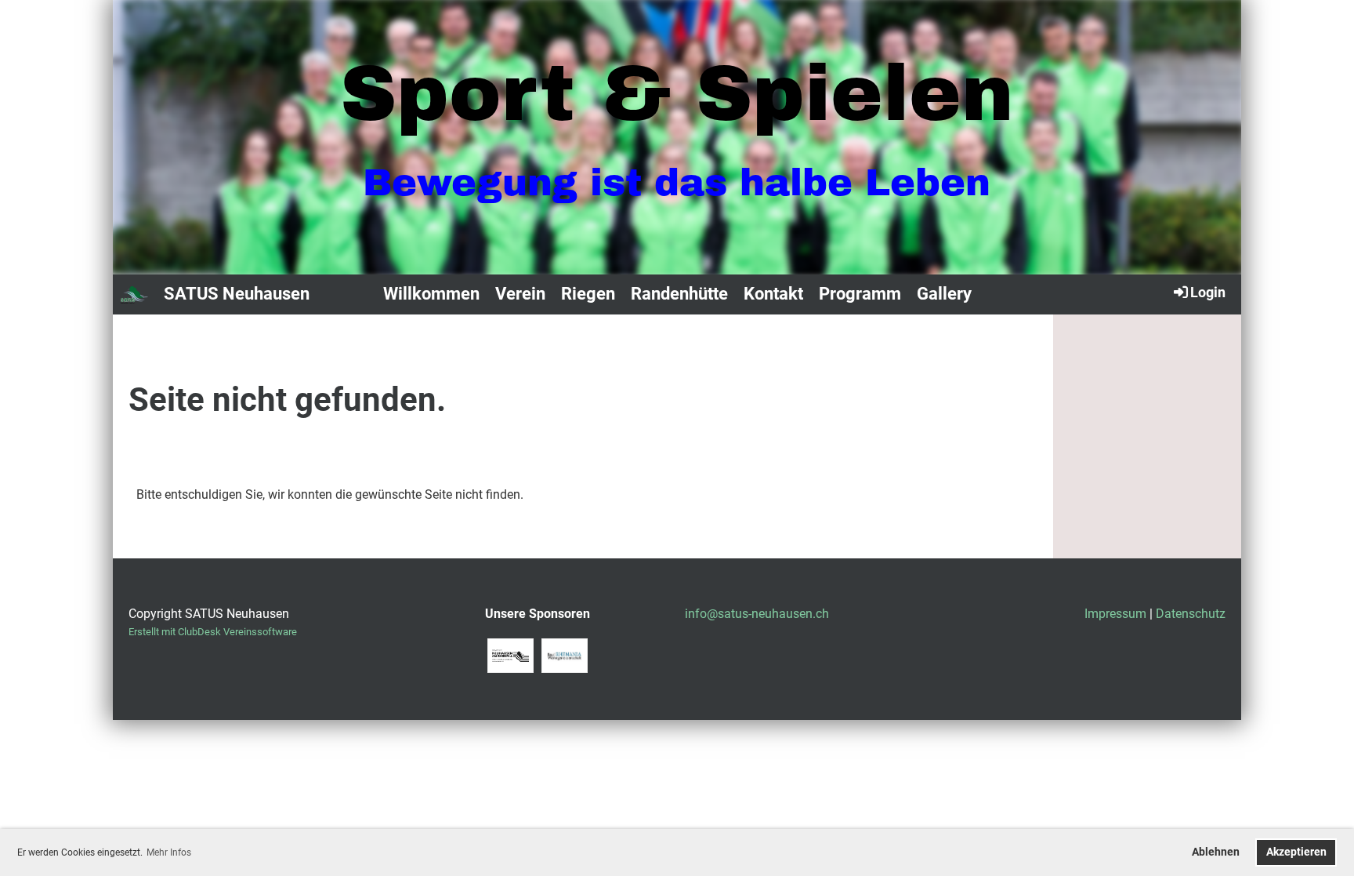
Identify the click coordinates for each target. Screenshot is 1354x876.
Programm (860, 294)
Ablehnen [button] (1216, 852)
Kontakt (773, 294)
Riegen (588, 294)
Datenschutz (1190, 613)
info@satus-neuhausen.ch (757, 613)
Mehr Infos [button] (169, 852)
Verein (520, 294)
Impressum (1115, 613)
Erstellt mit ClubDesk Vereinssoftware (213, 632)
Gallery (944, 294)
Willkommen (431, 294)
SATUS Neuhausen (237, 294)
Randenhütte (679, 294)
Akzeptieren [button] (1296, 852)
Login (1207, 292)
